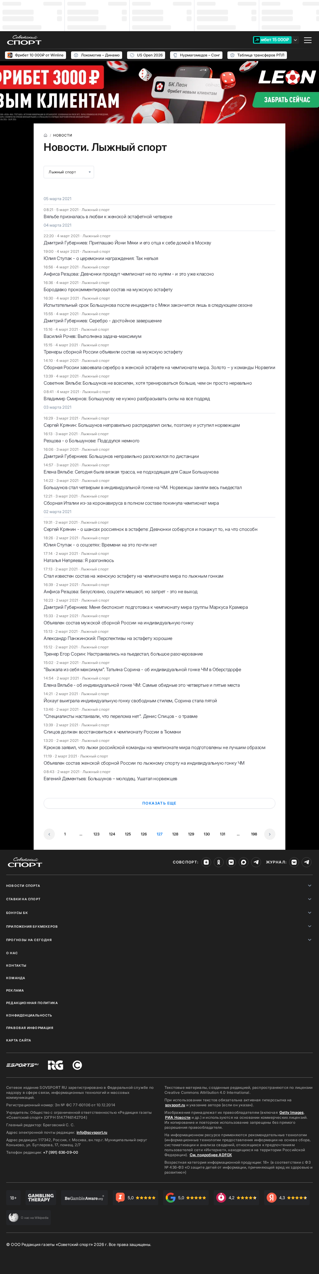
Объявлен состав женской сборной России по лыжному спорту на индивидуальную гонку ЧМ (144, 763)
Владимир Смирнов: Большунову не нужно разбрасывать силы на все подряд (127, 398)
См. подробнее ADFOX (211, 1154)
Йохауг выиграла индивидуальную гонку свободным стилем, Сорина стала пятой (130, 701)
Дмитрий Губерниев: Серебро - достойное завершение (102, 321)
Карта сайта (18, 1040)
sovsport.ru (175, 1105)
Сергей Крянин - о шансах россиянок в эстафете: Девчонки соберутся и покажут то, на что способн (150, 529)
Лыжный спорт (62, 172)
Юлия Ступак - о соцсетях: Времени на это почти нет (100, 545)
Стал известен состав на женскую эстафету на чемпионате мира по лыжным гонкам (133, 576)
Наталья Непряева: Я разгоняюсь (79, 560)
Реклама (15, 990)
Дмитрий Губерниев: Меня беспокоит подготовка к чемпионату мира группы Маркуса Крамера (146, 607)
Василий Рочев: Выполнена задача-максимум (92, 336)
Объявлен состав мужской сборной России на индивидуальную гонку (118, 623)
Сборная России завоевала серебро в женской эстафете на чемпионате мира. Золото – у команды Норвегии (159, 367)
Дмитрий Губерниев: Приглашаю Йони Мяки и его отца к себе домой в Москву (127, 243)
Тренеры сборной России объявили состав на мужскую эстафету (113, 352)
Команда (15, 978)
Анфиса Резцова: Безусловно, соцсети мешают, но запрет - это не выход (121, 591)
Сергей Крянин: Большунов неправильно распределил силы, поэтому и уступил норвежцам (142, 425)
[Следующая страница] (269, 834)
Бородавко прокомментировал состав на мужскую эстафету (108, 289)
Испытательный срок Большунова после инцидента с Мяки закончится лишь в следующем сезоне (148, 305)
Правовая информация (29, 1028)
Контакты (16, 965)
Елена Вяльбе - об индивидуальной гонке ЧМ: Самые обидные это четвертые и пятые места (142, 685)
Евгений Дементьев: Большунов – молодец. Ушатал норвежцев (110, 778)
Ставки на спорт (23, 899)
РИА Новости (177, 1117)
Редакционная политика (32, 1003)
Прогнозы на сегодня (29, 940)
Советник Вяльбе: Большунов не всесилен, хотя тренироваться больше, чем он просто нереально (148, 383)
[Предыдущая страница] (49, 834)
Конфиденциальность (29, 1015)
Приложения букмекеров (32, 926)
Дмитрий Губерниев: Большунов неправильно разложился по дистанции (121, 456)
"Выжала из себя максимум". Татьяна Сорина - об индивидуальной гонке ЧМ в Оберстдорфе (142, 669)
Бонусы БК (17, 913)
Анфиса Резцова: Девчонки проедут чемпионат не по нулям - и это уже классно (129, 274)
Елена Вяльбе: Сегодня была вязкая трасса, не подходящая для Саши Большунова (131, 472)
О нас (12, 953)
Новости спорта (23, 885)
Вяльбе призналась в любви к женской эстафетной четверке (108, 216)
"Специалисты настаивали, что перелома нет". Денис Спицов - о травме (120, 716)
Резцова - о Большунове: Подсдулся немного (92, 441)
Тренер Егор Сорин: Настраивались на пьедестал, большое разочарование (123, 654)
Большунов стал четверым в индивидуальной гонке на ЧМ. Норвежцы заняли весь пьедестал (142, 487)
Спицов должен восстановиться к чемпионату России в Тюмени (112, 732)
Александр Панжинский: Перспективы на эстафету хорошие (108, 638)
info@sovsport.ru (92, 1132)
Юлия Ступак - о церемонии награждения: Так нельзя (101, 258)
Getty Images (291, 1112)
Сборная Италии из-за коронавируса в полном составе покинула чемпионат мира (131, 503)
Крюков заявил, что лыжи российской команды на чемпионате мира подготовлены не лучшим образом (154, 747)
